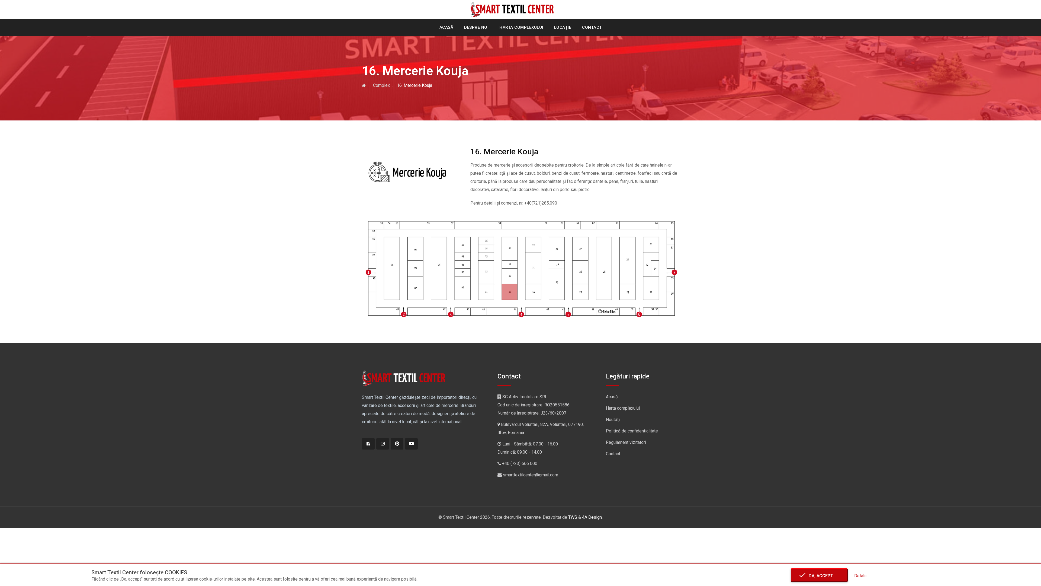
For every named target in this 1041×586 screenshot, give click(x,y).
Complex (381, 85)
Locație (562, 27)
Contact (592, 27)
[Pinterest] (397, 444)
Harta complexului (521, 27)
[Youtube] (411, 444)
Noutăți (613, 419)
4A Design (592, 517)
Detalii (860, 575)
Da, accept (819, 575)
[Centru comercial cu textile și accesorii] (364, 85)
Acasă (446, 27)
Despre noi (476, 27)
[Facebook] (368, 444)
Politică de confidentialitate (632, 431)
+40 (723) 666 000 (519, 463)
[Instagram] (382, 444)
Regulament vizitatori (626, 442)
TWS (572, 517)
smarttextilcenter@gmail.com (530, 474)
